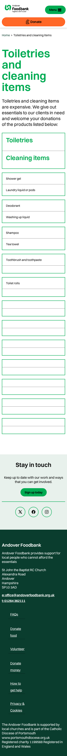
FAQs (14, 614)
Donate (36, 22)
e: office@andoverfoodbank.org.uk (28, 595)
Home (6, 35)
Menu (53, 10)
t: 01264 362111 (13, 601)
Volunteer (17, 649)
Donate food (15, 629)
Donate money (15, 664)
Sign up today (34, 492)
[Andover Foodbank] (17, 14)
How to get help (16, 684)
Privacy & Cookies (17, 704)
